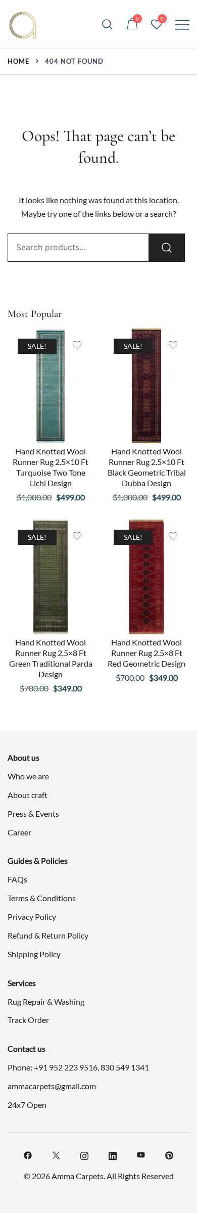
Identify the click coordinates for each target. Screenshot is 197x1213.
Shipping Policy (34, 954)
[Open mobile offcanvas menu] (182, 24)
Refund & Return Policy (48, 935)
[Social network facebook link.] (28, 1154)
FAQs (17, 879)
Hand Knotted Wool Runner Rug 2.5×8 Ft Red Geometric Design (146, 652)
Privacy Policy (32, 916)
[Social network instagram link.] (84, 1154)
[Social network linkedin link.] (113, 1154)
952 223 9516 (73, 1067)
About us (23, 757)
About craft (27, 795)
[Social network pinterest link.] (169, 1154)
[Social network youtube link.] (141, 1154)
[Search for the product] (167, 248)
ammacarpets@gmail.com (52, 1086)
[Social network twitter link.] (56, 1154)
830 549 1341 (125, 1067)
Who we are (28, 776)
